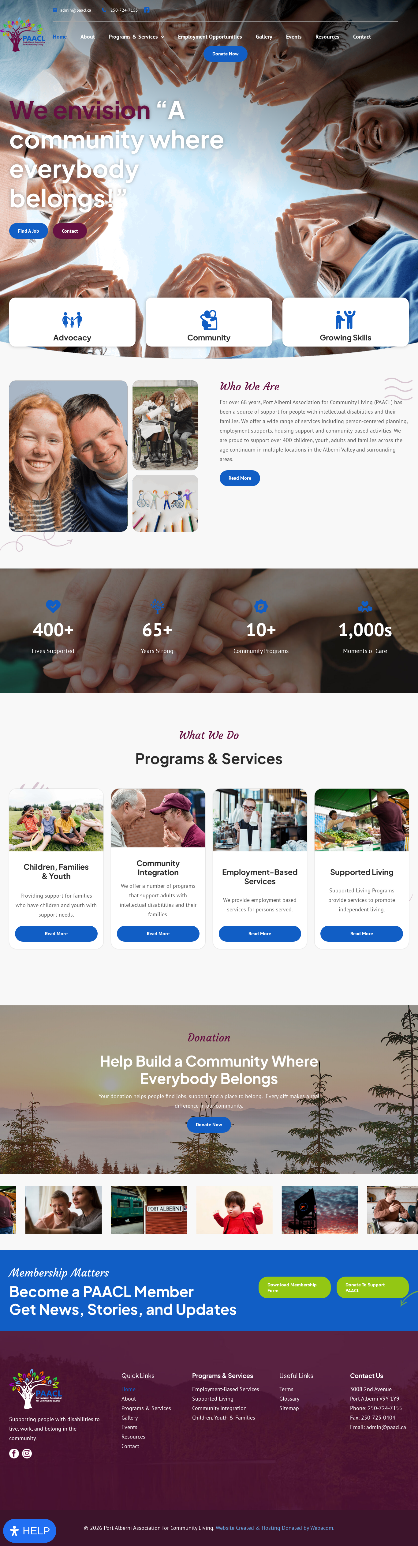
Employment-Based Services (260, 876)
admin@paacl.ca (386, 1427)
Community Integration (158, 867)
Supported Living (362, 872)
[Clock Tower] (246, 1210)
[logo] (35, 1371)
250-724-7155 (385, 1408)
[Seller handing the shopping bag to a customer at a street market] (362, 791)
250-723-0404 (378, 1417)
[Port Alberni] (75, 1210)
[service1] (160, 1210)
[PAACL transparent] (22, 19)
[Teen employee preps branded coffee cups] (260, 791)
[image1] (331, 1210)
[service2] (158, 791)
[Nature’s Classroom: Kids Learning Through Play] (56, 791)
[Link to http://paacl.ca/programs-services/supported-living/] (346, 320)
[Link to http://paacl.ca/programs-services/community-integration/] (209, 320)
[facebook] (14, 1453)
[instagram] (27, 1453)
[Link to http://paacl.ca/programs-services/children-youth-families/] (72, 320)
